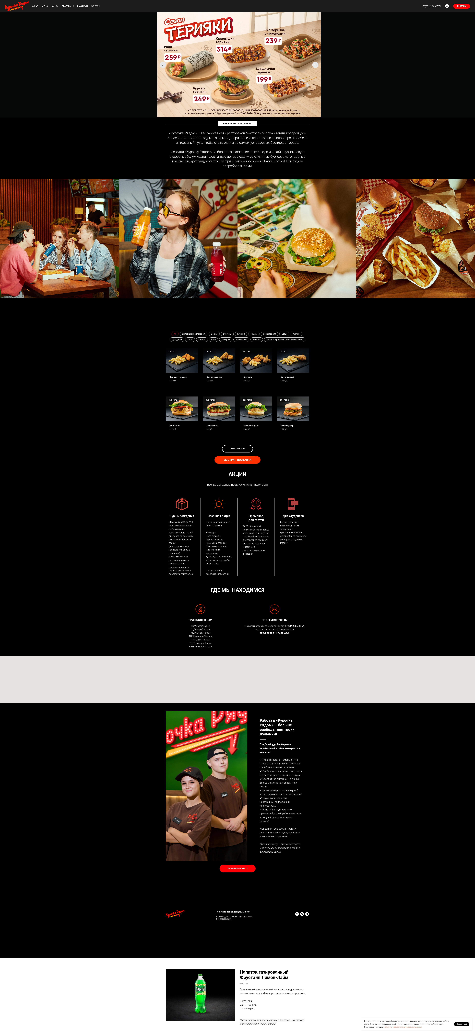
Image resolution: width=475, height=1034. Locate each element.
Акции (55, 6)
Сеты (284, 334)
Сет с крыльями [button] (214, 377)
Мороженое (241, 339)
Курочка (241, 334)
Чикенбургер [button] (287, 425)
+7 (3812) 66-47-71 (431, 6)
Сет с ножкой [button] (287, 377)
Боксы (214, 334)
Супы (190, 339)
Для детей (177, 339)
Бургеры (227, 334)
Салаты (202, 339)
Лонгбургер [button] (212, 425)
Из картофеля (269, 334)
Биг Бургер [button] (174, 425)
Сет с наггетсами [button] (178, 377)
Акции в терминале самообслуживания (284, 339)
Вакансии (82, 6)
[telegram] (307, 915)
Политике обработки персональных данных (403, 1027)
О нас (35, 6)
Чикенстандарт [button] (251, 425)
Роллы (254, 334)
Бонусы (95, 6)
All (175, 334)
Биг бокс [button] (248, 377)
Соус (213, 339)
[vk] (447, 6)
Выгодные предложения (193, 334)
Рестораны (68, 6)
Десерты (226, 339)
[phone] (302, 915)
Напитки (257, 339)
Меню (45, 6)
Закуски (296, 334)
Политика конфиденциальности (233, 911)
